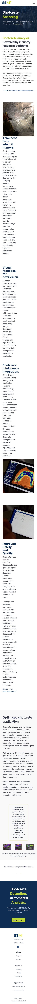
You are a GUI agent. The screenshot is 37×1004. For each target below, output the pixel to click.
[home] (6, 2)
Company (18, 956)
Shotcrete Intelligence (18, 986)
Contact (18, 959)
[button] (33, 3)
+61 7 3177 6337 (18, 942)
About (18, 952)
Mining (18, 973)
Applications (18, 983)
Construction (18, 976)
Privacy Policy (18, 998)
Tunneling (18, 969)
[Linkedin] (18, 947)
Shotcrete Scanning (18, 990)
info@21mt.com (18, 939)
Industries (18, 966)
